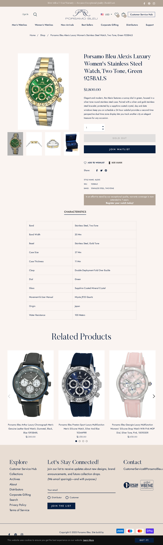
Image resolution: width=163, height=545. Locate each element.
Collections (16, 474)
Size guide (117, 162)
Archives (15, 479)
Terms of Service (19, 510)
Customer (74, 497)
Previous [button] (9, 396)
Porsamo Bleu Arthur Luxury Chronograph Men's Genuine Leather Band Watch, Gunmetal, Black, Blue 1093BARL (30, 428)
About (13, 484)
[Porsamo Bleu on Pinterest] (149, 3)
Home (32, 35)
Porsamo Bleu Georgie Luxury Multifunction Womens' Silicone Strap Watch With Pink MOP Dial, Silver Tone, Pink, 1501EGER (132, 428)
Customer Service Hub (141, 14)
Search (14, 500)
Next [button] (77, 144)
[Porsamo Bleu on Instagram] (154, 3)
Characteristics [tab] (75, 212)
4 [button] (87, 441)
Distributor (57, 497)
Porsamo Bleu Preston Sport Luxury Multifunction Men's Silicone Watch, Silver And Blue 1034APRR (81, 428)
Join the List (61, 505)
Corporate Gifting (20, 495)
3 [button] (83, 441)
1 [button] (76, 441)
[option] (30, 396)
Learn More (88, 540)
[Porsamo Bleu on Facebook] (144, 3)
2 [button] (80, 441)
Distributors (16, 489)
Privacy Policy (18, 505)
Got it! (144, 540)
